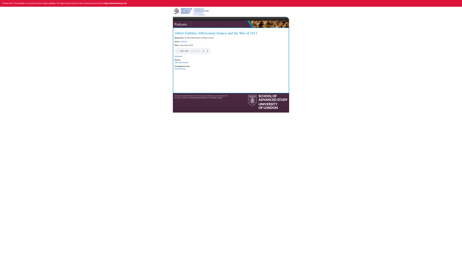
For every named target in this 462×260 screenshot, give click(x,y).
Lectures (183, 41)
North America (180, 69)
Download (178, 56)
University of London (216, 97)
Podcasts (180, 24)
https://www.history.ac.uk (115, 3)
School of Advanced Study (198, 97)
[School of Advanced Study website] (268, 108)
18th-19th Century (181, 62)
